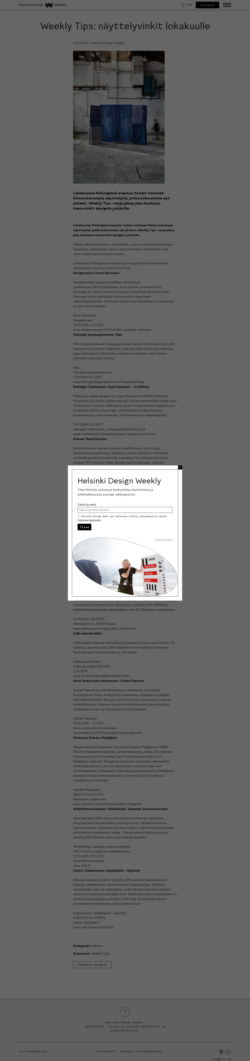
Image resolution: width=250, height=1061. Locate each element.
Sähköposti (87, 504)
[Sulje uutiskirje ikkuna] (180, 467)
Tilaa (84, 527)
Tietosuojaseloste (89, 520)
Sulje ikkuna (163, 539)
